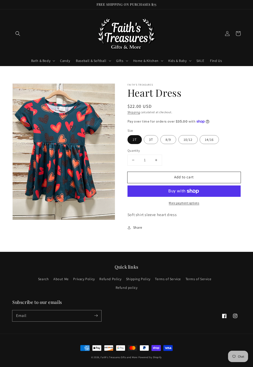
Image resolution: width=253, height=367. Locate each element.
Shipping (133, 112)
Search (43, 279)
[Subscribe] (95, 315)
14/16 (209, 139)
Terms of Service (168, 279)
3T (151, 139)
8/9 (168, 139)
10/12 (188, 139)
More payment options (184, 203)
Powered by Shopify (150, 357)
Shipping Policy (138, 279)
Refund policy (127, 287)
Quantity (133, 150)
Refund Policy (110, 279)
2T (135, 139)
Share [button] (137, 227)
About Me (61, 279)
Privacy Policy (84, 279)
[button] (17, 33)
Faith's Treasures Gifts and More (119, 357)
